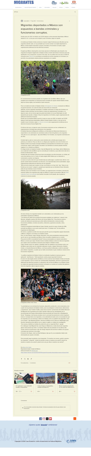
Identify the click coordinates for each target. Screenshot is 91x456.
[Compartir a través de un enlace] (31, 358)
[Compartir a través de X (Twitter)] (24, 358)
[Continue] (74, 418)
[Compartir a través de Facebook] (21, 358)
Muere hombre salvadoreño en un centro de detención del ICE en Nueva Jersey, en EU (67, 386)
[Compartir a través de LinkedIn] (28, 358)
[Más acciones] (69, 21)
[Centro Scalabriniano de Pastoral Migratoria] (40, 418)
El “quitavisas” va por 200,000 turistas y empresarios (24, 386)
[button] (75, 11)
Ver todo (75, 370)
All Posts (16, 11)
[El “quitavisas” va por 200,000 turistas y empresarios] (24, 378)
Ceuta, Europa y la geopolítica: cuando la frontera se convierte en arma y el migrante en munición (45, 386)
